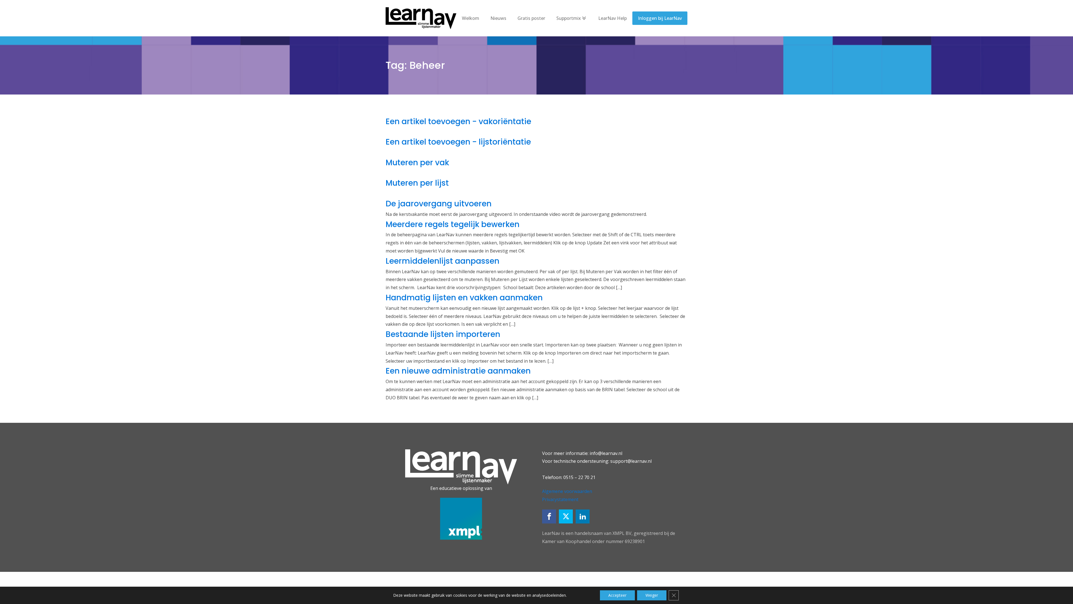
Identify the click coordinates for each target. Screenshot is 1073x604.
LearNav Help (612, 18)
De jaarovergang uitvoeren (439, 203)
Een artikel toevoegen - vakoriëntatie (458, 121)
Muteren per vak (417, 162)
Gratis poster (531, 18)
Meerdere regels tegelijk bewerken (452, 224)
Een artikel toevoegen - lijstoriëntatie (458, 141)
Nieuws (498, 18)
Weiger (651, 595)
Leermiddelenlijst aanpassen (442, 261)
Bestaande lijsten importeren (443, 334)
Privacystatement (560, 499)
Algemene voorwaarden (567, 491)
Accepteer (617, 595)
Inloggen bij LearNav (660, 18)
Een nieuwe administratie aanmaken (458, 370)
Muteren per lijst (417, 183)
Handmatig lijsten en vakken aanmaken (464, 297)
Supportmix (568, 18)
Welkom (470, 18)
